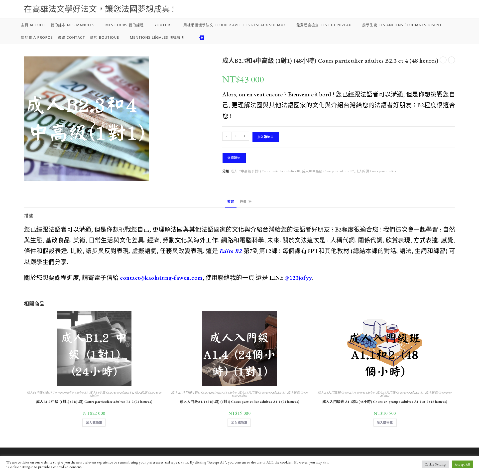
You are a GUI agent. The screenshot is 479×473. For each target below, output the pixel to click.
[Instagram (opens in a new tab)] (412, 12)
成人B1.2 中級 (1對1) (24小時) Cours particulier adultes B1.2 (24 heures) (94, 401)
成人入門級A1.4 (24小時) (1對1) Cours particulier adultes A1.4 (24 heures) (239, 401)
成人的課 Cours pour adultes (376, 171)
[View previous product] (443, 59)
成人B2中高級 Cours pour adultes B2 (328, 171)
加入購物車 (265, 137)
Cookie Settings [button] (436, 464)
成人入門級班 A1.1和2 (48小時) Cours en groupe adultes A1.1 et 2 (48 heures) (384, 401)
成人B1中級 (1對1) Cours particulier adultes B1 (57, 393)
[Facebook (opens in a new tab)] (399, 12)
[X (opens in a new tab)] (386, 12)
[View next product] (451, 59)
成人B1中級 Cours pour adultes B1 (111, 393)
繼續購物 (234, 158)
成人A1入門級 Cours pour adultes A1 (262, 393)
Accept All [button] (462, 464)
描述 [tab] (230, 201)
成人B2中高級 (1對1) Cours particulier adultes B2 (265, 171)
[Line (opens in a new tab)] (450, 12)
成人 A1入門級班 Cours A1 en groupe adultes (346, 393)
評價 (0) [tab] (246, 201)
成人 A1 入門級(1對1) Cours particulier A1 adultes (204, 393)
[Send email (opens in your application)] (438, 12)
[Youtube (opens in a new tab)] (425, 12)
